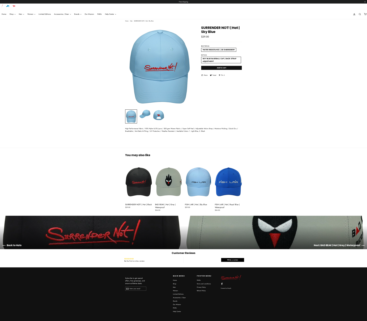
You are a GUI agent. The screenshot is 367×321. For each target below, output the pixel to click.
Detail (204, 55)
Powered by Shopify (226, 288)
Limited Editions (45, 14)
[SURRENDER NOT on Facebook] (222, 283)
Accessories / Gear (61, 14)
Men (21, 14)
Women (30, 14)
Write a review (232, 260)
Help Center (110, 14)
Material (205, 46)
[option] (159, 66)
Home (4, 14)
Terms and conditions (204, 284)
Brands (77, 14)
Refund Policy (201, 291)
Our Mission (89, 14)
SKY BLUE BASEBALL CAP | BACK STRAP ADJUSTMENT (219, 59)
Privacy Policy (201, 287)
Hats (131, 21)
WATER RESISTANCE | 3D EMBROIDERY (219, 50)
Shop (12, 14)
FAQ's (99, 14)
